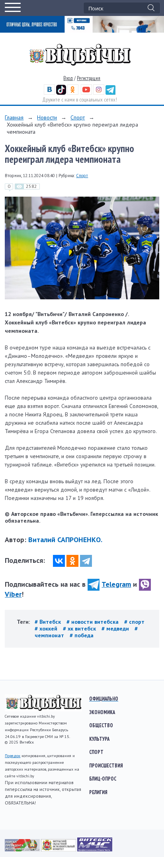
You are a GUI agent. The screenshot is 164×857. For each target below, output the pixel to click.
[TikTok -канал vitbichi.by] (61, 93)
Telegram (116, 584)
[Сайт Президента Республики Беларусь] (23, 849)
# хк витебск (80, 628)
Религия (98, 792)
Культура (99, 739)
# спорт (134, 621)
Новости (47, 117)
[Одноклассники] (72, 561)
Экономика (102, 712)
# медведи (116, 628)
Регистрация (88, 78)
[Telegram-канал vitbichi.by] (110, 93)
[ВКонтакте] (59, 561)
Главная (14, 117)
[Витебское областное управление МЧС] (94, 849)
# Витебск (48, 621)
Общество (101, 725)
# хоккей (47, 628)
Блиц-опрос (102, 778)
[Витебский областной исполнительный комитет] (59, 849)
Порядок (12, 755)
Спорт (77, 117)
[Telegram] (86, 561)
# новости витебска (93, 621)
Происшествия (106, 765)
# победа (82, 635)
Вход (68, 78)
